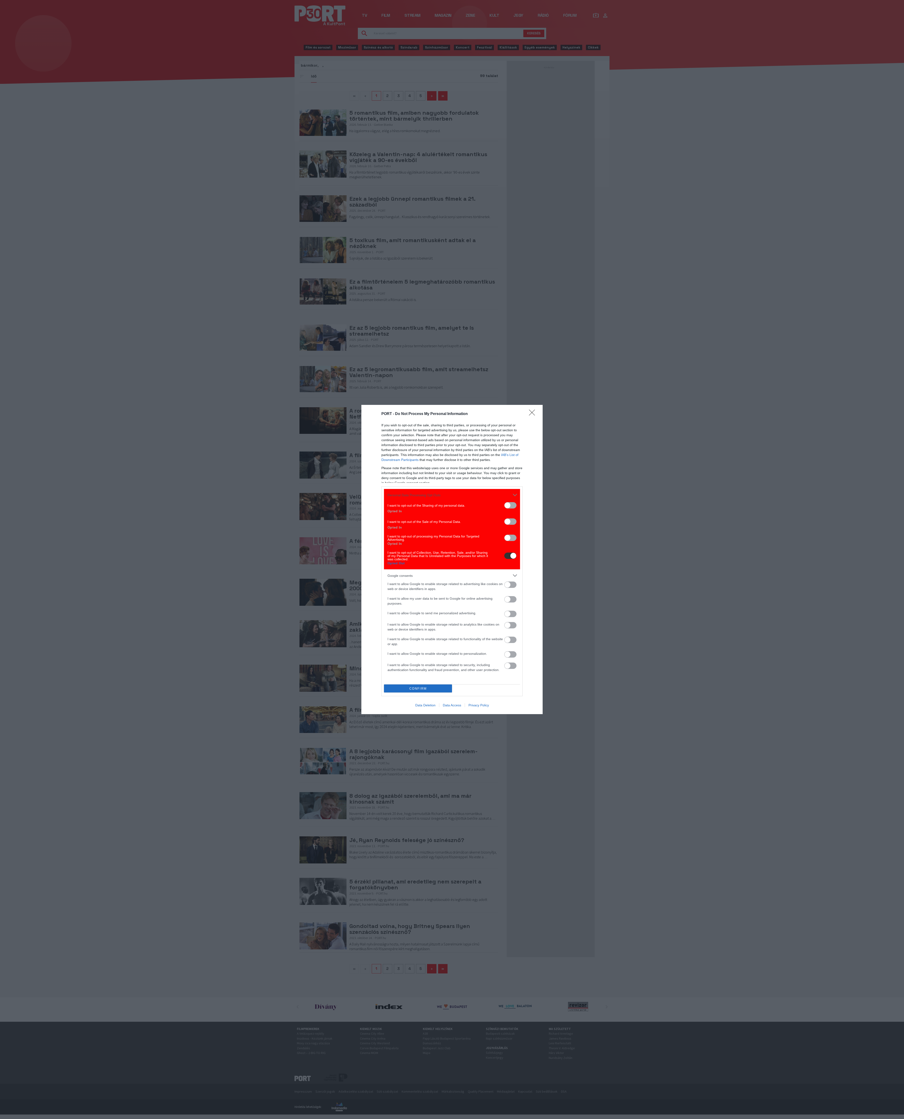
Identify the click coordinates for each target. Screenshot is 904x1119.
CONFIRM (418, 688)
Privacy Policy (478, 705)
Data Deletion (425, 705)
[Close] (533, 414)
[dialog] (452, 559)
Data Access (452, 705)
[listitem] (452, 494)
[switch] (510, 505)
